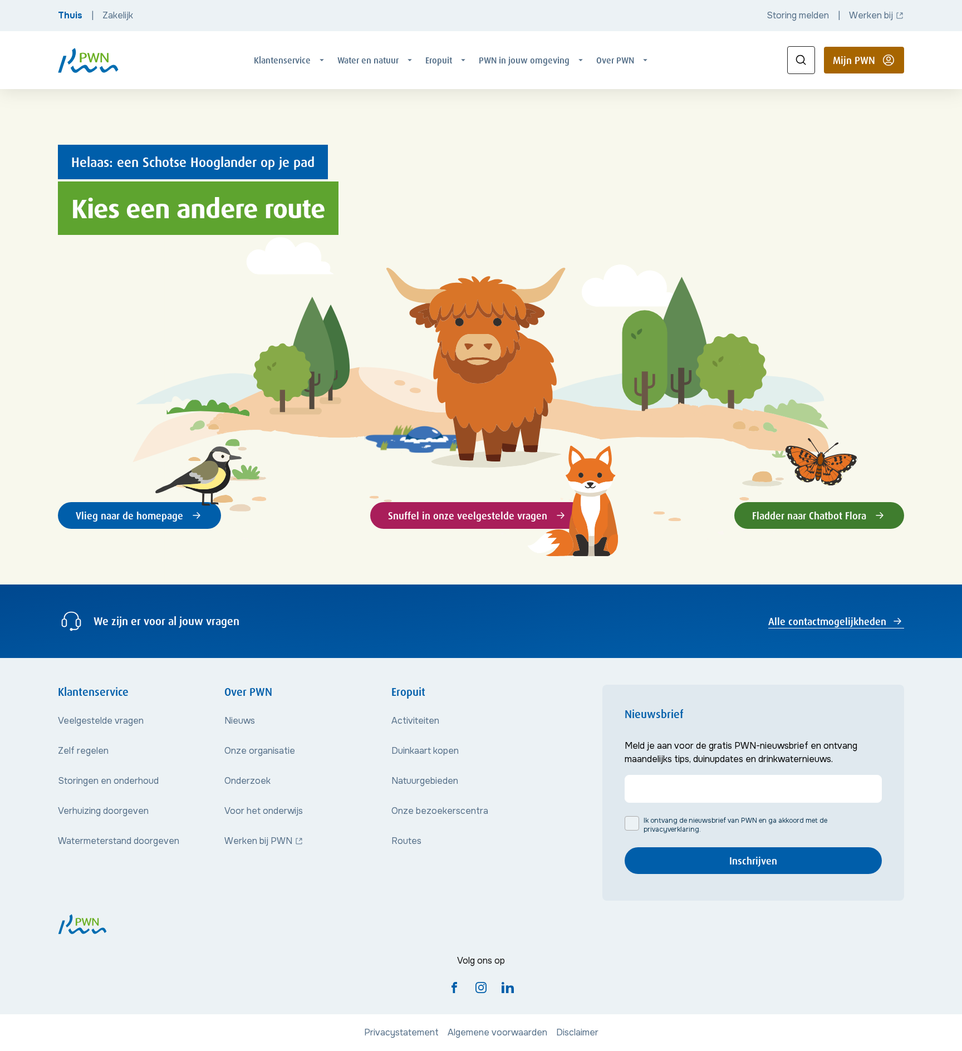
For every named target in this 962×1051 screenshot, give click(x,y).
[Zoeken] (801, 60)
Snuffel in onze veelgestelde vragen (467, 515)
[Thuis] (88, 60)
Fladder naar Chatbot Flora (809, 515)
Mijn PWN (868, 63)
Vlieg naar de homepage (129, 515)
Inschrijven (753, 860)
